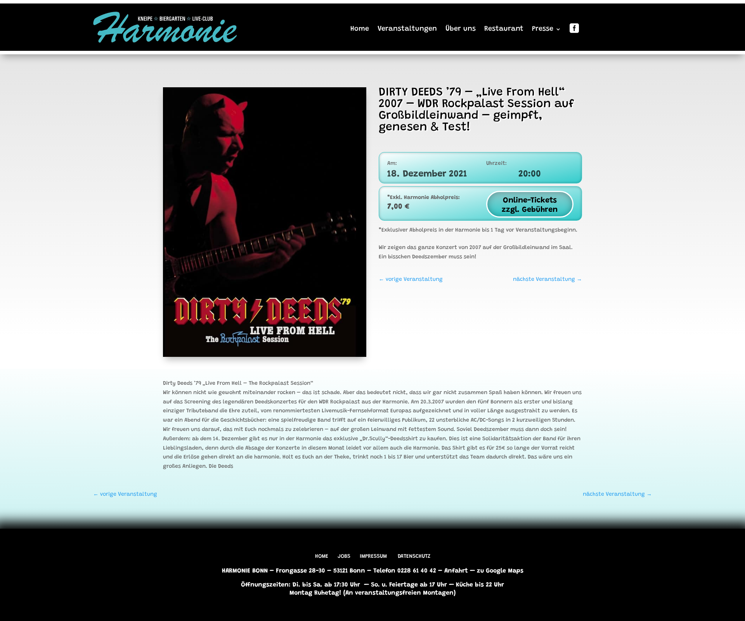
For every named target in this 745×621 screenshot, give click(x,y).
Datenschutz (414, 556)
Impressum (373, 556)
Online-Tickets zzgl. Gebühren (530, 205)
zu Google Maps (500, 571)
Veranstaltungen (407, 29)
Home (359, 29)
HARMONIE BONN (245, 571)
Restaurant (503, 29)
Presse (542, 29)
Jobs (344, 556)
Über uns (460, 29)
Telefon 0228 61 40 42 (404, 571)
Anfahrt (456, 571)
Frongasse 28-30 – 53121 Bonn (320, 571)
